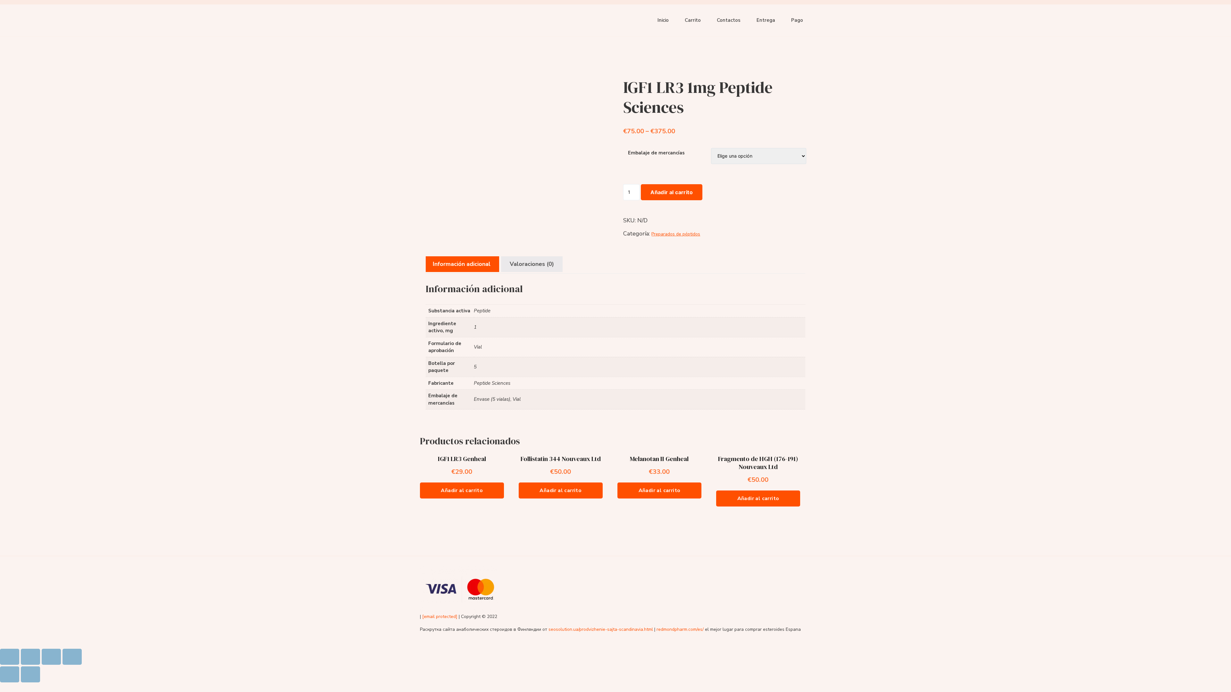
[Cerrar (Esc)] (9, 657)
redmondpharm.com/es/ (680, 629)
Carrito (693, 20)
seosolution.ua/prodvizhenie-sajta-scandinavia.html (601, 629)
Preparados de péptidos (675, 234)
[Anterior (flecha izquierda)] (9, 674)
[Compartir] (30, 657)
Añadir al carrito (671, 192)
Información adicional (461, 264)
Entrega (766, 20)
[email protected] (439, 617)
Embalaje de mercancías (656, 153)
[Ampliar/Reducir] (72, 657)
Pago (797, 20)
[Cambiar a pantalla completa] (51, 657)
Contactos (729, 20)
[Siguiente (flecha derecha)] (30, 674)
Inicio (663, 20)
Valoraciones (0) (532, 264)
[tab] (461, 264)
